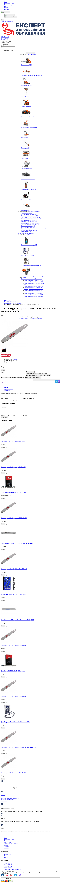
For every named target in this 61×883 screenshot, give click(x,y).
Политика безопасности (10, 841)
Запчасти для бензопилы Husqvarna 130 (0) (33, 281)
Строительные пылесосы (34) (29, 230)
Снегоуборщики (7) (26, 106)
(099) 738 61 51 (5, 37)
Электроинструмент (34, 211)
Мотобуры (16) (25, 96)
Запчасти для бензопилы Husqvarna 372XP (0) (34, 296)
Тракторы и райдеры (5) (27, 116)
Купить (3, 370)
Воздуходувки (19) (26, 199)
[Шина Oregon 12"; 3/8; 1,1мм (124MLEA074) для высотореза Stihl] (14, 346)
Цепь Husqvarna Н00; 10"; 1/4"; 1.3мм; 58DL (13, 594)
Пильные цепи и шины (10, 301)
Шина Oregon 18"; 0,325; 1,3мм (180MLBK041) (14, 569)
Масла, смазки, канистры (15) (29, 245)
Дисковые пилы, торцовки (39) (29, 216)
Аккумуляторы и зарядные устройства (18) (32, 276)
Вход (2, 19)
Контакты (6, 9)
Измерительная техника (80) (29, 221)
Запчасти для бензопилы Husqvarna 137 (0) (33, 286)
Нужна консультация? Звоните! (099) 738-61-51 (12, 377)
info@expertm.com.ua (9, 867)
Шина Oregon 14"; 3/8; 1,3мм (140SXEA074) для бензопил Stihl (18, 747)
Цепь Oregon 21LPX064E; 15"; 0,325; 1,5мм (13, 671)
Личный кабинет (8, 854)
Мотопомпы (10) (25, 158)
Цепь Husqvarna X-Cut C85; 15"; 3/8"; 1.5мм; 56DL (15, 722)
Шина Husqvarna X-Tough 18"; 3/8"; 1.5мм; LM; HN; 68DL (17, 620)
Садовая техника (31, 54)
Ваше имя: (3, 407)
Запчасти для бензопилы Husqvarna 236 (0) (33, 289)
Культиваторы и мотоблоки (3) (29, 127)
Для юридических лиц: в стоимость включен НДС (38, 375)
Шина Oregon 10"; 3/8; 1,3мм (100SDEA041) (13, 645)
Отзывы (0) (7, 390)
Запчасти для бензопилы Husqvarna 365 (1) (33, 294)
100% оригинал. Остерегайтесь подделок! (36, 373)
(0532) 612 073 (4, 39)
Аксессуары (28, 234)
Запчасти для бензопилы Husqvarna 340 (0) (33, 291)
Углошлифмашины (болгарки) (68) (30, 223)
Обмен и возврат (8, 5)
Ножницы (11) (25, 210)
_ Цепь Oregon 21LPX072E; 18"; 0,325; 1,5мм (13, 492)
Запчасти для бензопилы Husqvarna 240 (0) (33, 290)
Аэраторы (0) (24, 137)
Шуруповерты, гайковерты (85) (29, 214)
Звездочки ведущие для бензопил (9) (31, 265)
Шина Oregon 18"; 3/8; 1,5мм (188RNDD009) (13, 467)
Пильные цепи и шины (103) (29, 255)
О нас (5, 2)
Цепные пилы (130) (26, 65)
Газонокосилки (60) (26, 85)
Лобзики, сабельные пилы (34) (29, 227)
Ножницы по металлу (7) (28, 226)
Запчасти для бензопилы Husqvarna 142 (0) (33, 287)
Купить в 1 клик (30, 371)
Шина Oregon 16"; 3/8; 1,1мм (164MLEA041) (13, 441)
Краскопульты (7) (26, 231)
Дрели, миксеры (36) (26, 213)
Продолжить (4, 417)
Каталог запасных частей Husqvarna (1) (31, 279)
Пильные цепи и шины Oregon (12, 303)
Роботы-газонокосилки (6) (28, 179)
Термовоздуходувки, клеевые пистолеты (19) (33, 228)
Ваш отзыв (4, 414)
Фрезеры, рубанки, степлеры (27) (30, 224)
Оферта (6, 845)
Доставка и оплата (9, 3)
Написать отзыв (6, 383)
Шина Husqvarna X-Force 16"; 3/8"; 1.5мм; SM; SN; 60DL (17, 543)
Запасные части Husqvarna (11, 843)
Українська (13, 16)
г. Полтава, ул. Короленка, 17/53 (12, 869)
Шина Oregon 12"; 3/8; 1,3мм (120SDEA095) (13, 696)
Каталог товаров (30, 53)
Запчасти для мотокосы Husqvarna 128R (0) (33, 280)
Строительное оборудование (26, 233)
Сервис (24, 277)
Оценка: (3, 415)
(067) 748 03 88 (5, 38)
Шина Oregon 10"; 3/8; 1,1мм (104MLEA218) (13, 773)
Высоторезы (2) (25, 148)
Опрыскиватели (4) (26, 168)
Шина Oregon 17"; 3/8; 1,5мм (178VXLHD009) (14, 518)
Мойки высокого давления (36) (29, 189)
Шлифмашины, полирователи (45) (30, 220)
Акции (6, 6)
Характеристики (8, 389)
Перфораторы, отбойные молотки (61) (31, 218)
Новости (6, 7)
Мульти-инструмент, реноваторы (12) (31, 217)
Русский (12, 15)
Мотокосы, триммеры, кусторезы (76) (31, 75)
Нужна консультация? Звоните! (32, 377)
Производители (8, 855)
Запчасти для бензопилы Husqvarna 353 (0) (33, 293)
